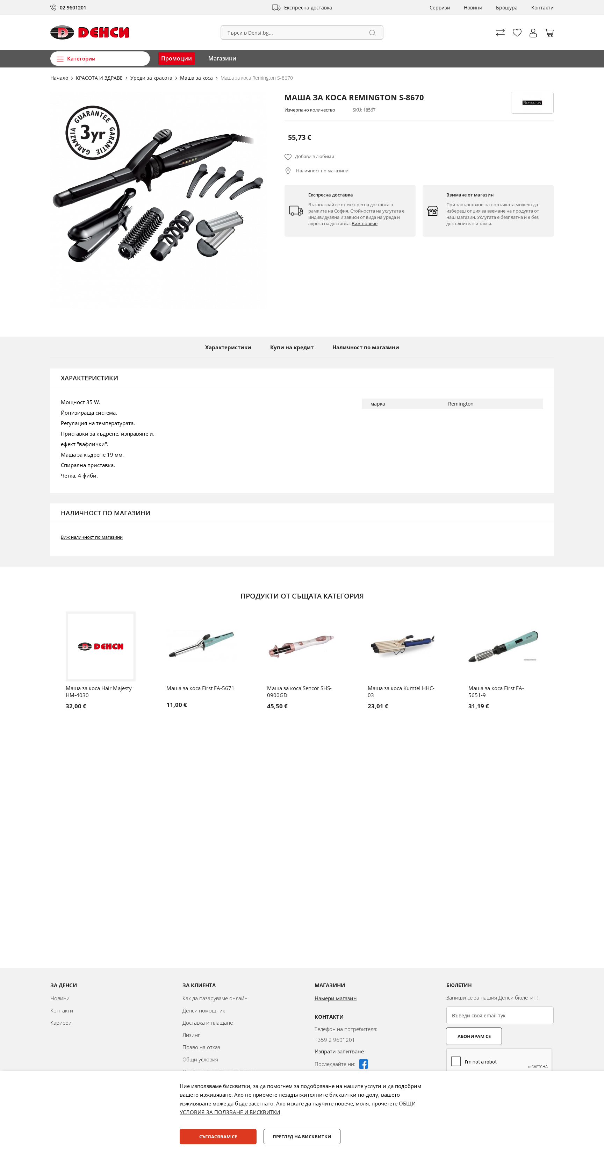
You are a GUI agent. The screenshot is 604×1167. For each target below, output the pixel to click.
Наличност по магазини (321, 170)
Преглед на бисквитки (302, 1136)
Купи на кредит (292, 347)
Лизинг (191, 1034)
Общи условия (200, 1059)
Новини (473, 7)
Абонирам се (474, 1036)
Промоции (176, 58)
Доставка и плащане (207, 1022)
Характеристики (228, 347)
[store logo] (89, 33)
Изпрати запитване (339, 1051)
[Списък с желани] (517, 33)
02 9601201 (73, 7)
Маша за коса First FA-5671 (200, 688)
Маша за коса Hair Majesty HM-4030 (99, 692)
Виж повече (365, 223)
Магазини (222, 58)
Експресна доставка (308, 7)
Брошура (507, 7)
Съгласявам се (218, 1136)
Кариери (61, 1022)
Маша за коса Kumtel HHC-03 (401, 692)
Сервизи (440, 7)
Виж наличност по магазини (92, 537)
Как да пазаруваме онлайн (214, 998)
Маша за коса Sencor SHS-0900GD (299, 692)
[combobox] (302, 33)
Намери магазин (336, 998)
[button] (533, 33)
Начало (60, 77)
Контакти (542, 7)
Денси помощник (203, 1010)
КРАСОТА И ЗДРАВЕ (100, 77)
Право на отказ (201, 1047)
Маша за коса (197, 77)
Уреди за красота (152, 77)
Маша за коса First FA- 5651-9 (496, 692)
